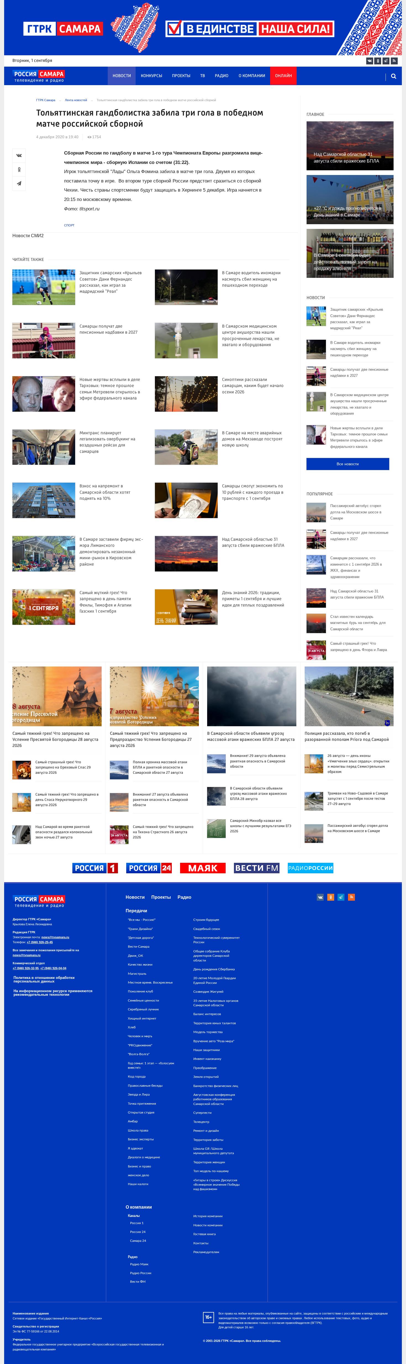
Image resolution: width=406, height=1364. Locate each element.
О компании (252, 76)
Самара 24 (138, 1240)
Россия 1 (137, 1223)
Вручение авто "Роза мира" (213, 1041)
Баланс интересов (207, 1014)
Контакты (201, 1243)
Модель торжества (208, 1032)
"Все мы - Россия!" (141, 919)
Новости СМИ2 (28, 235)
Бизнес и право (139, 1166)
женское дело (138, 1175)
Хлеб (132, 1027)
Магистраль (137, 973)
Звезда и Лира (139, 1094)
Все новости (348, 464)
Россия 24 (138, 1232)
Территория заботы (208, 1139)
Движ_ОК (135, 955)
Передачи (136, 910)
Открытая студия (141, 1112)
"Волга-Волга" (138, 1054)
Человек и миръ (140, 1036)
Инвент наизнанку (207, 1058)
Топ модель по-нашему (211, 1171)
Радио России (140, 1273)
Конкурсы (151, 76)
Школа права (138, 1130)
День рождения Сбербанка (214, 969)
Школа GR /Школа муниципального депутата (213, 1151)
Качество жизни (140, 964)
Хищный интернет (142, 1018)
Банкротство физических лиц (215, 1086)
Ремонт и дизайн (206, 1130)
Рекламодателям (206, 1252)
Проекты (181, 76)
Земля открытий (206, 1076)
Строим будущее (206, 919)
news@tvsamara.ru (55, 937)
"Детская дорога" (141, 937)
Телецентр (201, 1121)
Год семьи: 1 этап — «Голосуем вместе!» (151, 1065)
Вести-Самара (138, 946)
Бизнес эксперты (141, 1139)
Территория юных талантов (214, 1023)
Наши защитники (206, 1050)
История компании (208, 1216)
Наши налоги (138, 1184)
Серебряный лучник (143, 1009)
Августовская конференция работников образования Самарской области (214, 1099)
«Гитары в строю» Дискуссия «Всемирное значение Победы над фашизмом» (216, 1185)
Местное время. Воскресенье (150, 982)
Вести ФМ (138, 1281)
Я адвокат (135, 1148)
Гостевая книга (204, 1234)
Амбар (133, 1121)
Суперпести (202, 1112)
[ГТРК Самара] (38, 76)
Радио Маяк (139, 1264)
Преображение (205, 1068)
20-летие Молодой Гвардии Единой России (214, 980)
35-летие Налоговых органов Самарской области (215, 1003)
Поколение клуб (140, 991)
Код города (137, 1076)
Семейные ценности (143, 1000)
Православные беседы (145, 1085)
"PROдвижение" (140, 1045)
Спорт (69, 225)
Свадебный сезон (206, 929)
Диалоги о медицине (144, 1157)
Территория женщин (209, 1162)
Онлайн (283, 76)
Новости (122, 76)
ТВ (202, 76)
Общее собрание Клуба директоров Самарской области (211, 956)
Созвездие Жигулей (208, 991)
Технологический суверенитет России (216, 940)
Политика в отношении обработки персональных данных (44, 979)
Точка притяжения (142, 1103)
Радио (221, 76)
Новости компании (208, 1225)
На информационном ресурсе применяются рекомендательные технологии (53, 993)
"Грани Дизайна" (140, 929)
